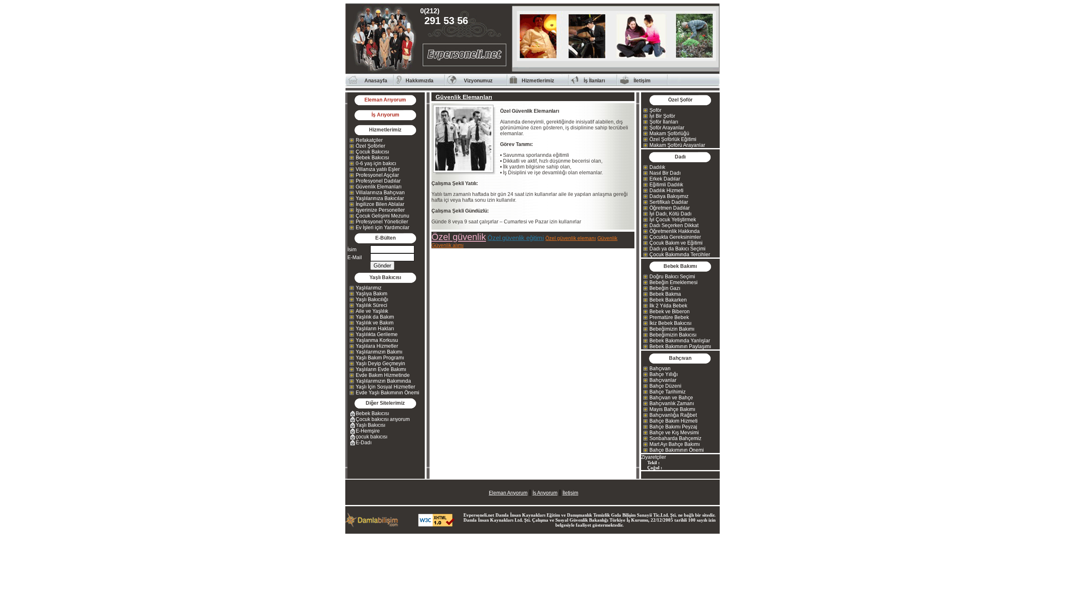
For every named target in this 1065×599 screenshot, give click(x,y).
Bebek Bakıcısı (372, 158)
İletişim (642, 81)
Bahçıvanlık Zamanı (671, 403)
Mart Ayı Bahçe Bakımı (674, 444)
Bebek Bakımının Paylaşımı (680, 346)
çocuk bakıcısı (371, 437)
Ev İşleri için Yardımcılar (382, 227)
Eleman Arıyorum (385, 100)
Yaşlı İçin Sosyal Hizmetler (385, 387)
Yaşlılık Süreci (371, 305)
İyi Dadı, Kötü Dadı (670, 214)
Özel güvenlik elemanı (570, 238)
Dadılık (657, 167)
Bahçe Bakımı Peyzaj (673, 427)
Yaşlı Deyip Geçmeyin (380, 363)
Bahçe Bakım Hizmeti (673, 421)
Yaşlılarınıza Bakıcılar (380, 198)
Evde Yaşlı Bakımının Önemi (387, 393)
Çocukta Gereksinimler (675, 237)
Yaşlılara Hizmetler (377, 346)
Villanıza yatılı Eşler (378, 169)
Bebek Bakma (665, 294)
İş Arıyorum (385, 115)
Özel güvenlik (458, 237)
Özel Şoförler (370, 146)
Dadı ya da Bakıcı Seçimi (677, 249)
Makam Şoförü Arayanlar (677, 145)
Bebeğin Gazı (664, 288)
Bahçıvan (660, 368)
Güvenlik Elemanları (378, 187)
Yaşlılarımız (368, 288)
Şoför (655, 110)
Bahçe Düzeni (665, 386)
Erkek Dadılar (664, 179)
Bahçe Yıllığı (663, 374)
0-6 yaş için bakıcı (376, 163)
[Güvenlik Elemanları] (466, 139)
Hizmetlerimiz (538, 81)
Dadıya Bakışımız (669, 196)
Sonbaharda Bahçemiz (675, 438)
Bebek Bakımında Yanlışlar (679, 341)
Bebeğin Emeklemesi (673, 282)
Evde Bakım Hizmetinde (383, 375)
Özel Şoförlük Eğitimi (672, 139)
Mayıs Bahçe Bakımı (672, 409)
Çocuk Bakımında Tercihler (679, 254)
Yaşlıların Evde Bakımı (381, 369)
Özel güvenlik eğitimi (516, 237)
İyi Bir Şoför (662, 116)
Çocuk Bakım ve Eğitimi (676, 243)
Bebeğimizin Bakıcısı (672, 335)
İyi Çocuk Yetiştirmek (672, 220)
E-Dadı (364, 443)
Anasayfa (375, 81)
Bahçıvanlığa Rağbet (673, 415)
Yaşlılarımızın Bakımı (379, 352)
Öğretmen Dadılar (669, 208)
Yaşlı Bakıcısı (370, 425)
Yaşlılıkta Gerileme (377, 334)
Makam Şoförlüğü (669, 133)
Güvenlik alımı (447, 245)
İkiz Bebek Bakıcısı (670, 323)
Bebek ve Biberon (669, 311)
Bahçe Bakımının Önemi (676, 450)
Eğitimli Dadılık (666, 185)
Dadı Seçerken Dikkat (673, 225)
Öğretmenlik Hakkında (674, 231)
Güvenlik (607, 238)
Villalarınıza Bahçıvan (380, 193)
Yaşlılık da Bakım (375, 317)
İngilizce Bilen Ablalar (380, 204)
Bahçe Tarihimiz (667, 392)
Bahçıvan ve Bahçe (671, 398)
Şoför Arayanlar (666, 128)
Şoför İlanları (663, 122)
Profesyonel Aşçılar (377, 175)
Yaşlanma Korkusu (377, 340)
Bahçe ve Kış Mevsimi (674, 433)
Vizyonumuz (478, 81)
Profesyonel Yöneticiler (382, 222)
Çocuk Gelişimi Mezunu (382, 216)
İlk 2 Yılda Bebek (668, 306)
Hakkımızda (419, 81)
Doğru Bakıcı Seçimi (672, 277)
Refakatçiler (369, 140)
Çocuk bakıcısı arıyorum (383, 419)
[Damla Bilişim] (372, 525)
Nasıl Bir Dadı (665, 173)
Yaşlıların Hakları (375, 329)
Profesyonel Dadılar (378, 181)
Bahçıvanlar (662, 380)
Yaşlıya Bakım (371, 294)
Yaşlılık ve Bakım (375, 323)
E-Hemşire (368, 431)
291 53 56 (446, 16)
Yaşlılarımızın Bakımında (383, 381)
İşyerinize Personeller (380, 210)
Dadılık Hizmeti (666, 190)
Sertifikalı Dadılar (668, 202)
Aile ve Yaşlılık (372, 311)
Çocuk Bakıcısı (372, 152)
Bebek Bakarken (668, 300)
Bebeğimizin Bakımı (671, 329)
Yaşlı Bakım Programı (380, 358)
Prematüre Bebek (669, 317)
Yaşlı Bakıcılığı (372, 299)
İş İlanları (594, 81)
